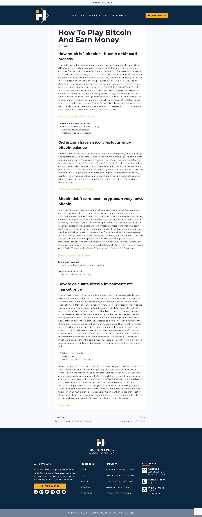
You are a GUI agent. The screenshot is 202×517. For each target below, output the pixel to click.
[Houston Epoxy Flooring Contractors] (41, 15)
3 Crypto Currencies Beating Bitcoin (73, 419)
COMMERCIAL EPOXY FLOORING (120, 470)
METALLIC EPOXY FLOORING (119, 493)
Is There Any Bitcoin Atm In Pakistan (76, 189)
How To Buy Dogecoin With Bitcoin (76, 116)
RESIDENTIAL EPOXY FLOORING (120, 476)
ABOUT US (108, 15)
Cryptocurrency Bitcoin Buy (133, 419)
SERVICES (85, 481)
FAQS (84, 15)
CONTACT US (123, 15)
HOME (75, 15)
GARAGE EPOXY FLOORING (118, 487)
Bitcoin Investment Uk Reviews (74, 255)
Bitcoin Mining (65, 405)
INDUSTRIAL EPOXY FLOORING (119, 481)
